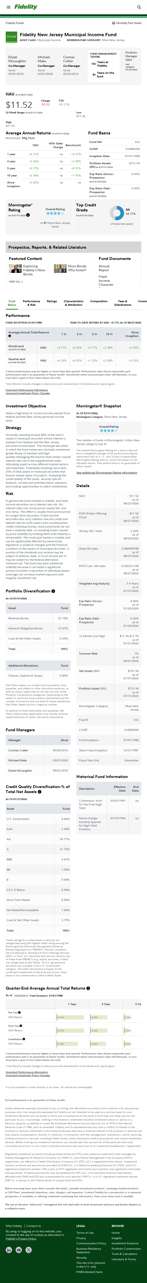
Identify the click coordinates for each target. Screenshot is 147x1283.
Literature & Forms (124, 1259)
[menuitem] (8, 7)
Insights (117, 1238)
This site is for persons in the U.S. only (90, 1264)
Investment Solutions (125, 1243)
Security (81, 1258)
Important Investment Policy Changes (28, 393)
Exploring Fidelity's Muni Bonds (34, 270)
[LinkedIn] (9, 1250)
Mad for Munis (34, 281)
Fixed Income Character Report (106, 282)
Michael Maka (44, 59)
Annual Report (104, 268)
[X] (28, 1250)
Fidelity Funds (15, 23)
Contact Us (33, 1226)
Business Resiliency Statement (88, 1250)
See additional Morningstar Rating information (106, 473)
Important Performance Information (27, 390)
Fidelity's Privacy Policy (21, 1239)
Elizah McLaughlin (17, 59)
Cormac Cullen (69, 59)
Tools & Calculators (124, 1254)
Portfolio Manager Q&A (131, 56)
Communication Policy (91, 1243)
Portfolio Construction (126, 1249)
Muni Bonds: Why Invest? (77, 268)
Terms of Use (85, 1233)
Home (116, 1233)
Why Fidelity (14, 1226)
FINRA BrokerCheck (89, 1272)
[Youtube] (19, 1250)
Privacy (81, 1238)
